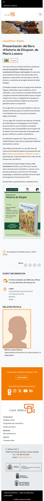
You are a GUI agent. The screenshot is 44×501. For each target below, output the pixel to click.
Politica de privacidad (22, 499)
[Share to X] (30, 265)
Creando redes (8, 440)
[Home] (10, 14)
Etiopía (13, 60)
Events (20, 41)
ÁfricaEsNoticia (9, 433)
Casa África (9, 41)
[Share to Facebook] (25, 265)
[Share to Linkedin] (39, 265)
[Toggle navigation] (40, 14)
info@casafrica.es (24, 457)
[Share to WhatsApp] (34, 265)
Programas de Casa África (13, 423)
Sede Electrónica (10, 6)
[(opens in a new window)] (9, 391)
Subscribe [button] (22, 377)
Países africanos (9, 427)
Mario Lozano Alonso (13, 350)
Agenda (6, 437)
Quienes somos (9, 420)
